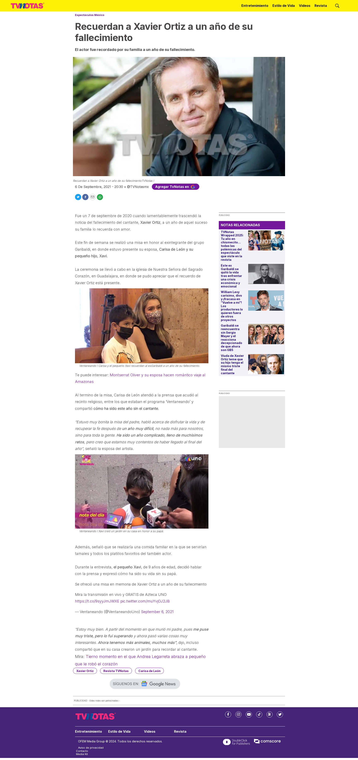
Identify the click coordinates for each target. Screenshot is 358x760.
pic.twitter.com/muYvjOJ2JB (145, 601)
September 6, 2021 (157, 612)
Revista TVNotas (116, 671)
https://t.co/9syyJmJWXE (97, 601)
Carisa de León (149, 671)
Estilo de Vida (283, 6)
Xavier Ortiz (85, 671)
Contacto (82, 751)
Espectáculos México (89, 15)
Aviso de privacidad (91, 747)
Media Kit (82, 754)
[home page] (27, 5)
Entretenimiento (254, 6)
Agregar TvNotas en (172, 187)
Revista (320, 6)
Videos (304, 6)
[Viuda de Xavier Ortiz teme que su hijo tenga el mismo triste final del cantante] (266, 364)
